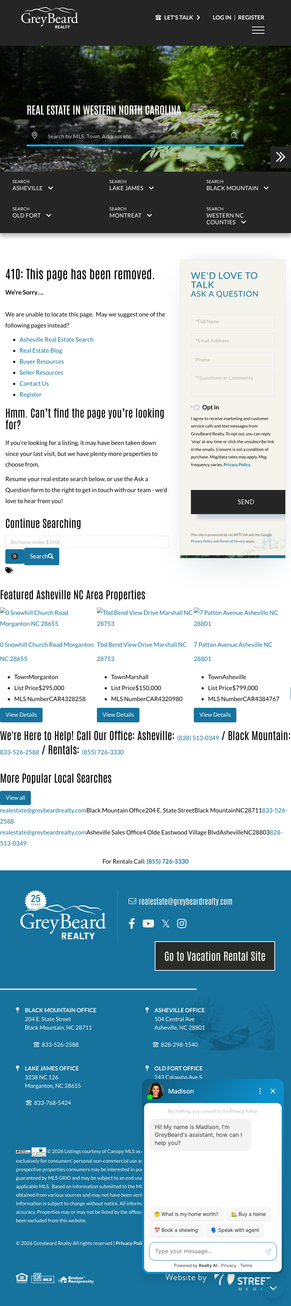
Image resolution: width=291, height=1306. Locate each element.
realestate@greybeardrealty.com (43, 810)
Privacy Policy (237, 464)
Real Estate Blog (41, 350)
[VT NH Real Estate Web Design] (218, 1278)
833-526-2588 (19, 752)
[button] (234, 135)
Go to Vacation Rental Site (214, 956)
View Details (21, 714)
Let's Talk (178, 17)
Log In (222, 17)
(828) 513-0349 (198, 738)
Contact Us (34, 383)
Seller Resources (41, 372)
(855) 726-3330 (103, 752)
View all (15, 797)
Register (251, 17)
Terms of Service (232, 541)
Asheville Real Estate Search (57, 339)
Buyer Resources (42, 361)
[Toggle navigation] (258, 30)
